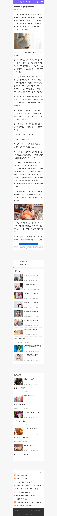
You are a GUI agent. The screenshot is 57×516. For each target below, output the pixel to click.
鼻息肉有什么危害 (21, 478)
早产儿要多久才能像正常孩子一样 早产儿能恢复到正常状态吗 (34, 489)
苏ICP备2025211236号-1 (33, 514)
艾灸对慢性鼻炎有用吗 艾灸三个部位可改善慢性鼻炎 (32, 502)
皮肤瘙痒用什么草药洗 (23, 492)
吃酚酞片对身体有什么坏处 (22, 437)
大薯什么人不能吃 (19, 421)
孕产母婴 (29, 2)
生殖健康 (21, 2)
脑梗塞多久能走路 (21, 499)
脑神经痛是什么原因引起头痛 (25, 482)
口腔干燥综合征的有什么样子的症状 (39, 510)
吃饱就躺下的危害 (19, 404)
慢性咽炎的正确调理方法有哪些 (25, 495)
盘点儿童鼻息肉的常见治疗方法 (25, 505)
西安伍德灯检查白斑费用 (24, 510)
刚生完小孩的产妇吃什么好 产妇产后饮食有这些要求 (32, 485)
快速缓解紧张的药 (19, 338)
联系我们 (28, 512)
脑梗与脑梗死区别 (21, 475)
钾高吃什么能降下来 (20, 388)
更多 (40, 472)
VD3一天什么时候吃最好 (22, 454)
